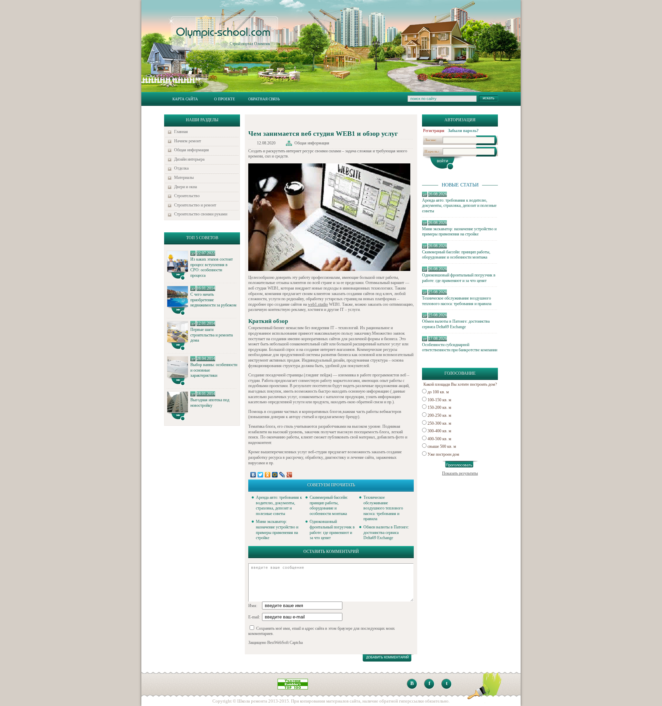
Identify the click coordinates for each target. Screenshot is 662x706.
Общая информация (191, 150)
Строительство (187, 195)
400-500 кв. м (439, 438)
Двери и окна (185, 186)
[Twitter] (260, 474)
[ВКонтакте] (253, 474)
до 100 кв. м (438, 392)
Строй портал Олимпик (223, 36)
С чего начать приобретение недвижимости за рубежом (213, 299)
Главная (181, 131)
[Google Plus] (289, 474)
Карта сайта (185, 99)
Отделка (181, 168)
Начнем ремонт (187, 141)
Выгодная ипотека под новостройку (209, 402)
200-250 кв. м (439, 415)
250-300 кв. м (439, 423)
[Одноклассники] (267, 474)
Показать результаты (460, 473)
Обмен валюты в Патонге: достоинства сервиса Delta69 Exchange (456, 324)
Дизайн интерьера (189, 159)
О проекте (224, 99)
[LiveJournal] (282, 474)
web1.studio (318, 304)
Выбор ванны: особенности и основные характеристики (213, 370)
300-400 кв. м (439, 430)
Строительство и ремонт (195, 205)
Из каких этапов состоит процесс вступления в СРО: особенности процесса (211, 267)
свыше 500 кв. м (442, 446)
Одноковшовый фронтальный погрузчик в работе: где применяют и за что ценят (458, 278)
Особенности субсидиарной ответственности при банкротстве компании (459, 347)
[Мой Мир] (275, 474)
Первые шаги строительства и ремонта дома (211, 335)
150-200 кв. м (439, 407)
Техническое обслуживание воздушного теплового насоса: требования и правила (456, 301)
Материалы (184, 177)
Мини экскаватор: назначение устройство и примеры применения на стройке (459, 231)
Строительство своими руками (200, 214)
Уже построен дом (443, 454)
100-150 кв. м (439, 399)
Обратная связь (264, 99)
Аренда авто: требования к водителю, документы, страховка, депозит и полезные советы (459, 205)
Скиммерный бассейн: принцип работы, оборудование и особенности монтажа (456, 255)
